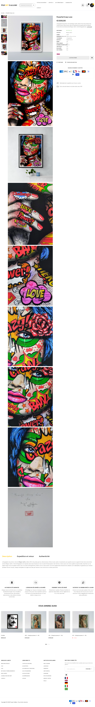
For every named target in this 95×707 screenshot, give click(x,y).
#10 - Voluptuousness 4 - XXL (32, 635)
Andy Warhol (47, 671)
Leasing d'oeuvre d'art (6, 675)
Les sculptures (26, 673)
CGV (2, 666)
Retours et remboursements (8, 671)
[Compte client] (83, 5)
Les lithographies (26, 671)
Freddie (3, 635)
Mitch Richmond (47, 675)
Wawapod (46, 668)
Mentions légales (5, 663)
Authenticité (44, 556)
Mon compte (4, 673)
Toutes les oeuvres (27, 663)
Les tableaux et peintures (28, 668)
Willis (45, 680)
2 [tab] (47, 644)
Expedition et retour (25, 556)
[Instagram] (66, 674)
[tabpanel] (12, 625)
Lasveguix (46, 666)
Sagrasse (46, 673)
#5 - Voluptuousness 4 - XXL (79, 635)
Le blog (24, 678)
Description (7, 556)
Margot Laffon (22, 562)
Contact (3, 678)
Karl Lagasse (47, 663)
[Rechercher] (33, 5)
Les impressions (26, 675)
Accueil (2, 13)
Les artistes (25, 666)
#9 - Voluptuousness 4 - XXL (56, 635)
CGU (2, 668)
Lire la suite (89, 26)
